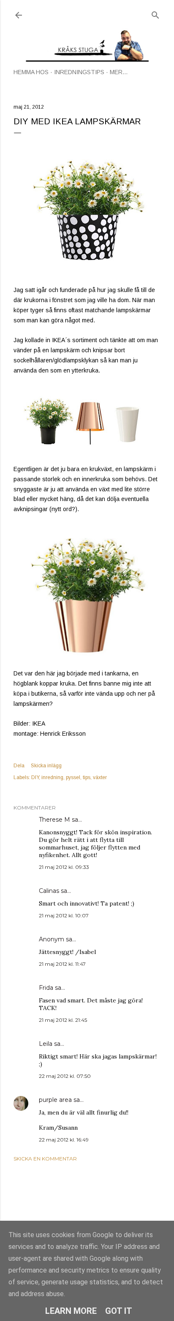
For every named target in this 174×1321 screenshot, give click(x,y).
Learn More (71, 1311)
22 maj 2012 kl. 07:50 (65, 1076)
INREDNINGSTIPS (79, 72)
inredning (52, 777)
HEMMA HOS (31, 72)
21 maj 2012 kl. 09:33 (64, 867)
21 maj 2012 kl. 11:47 (62, 964)
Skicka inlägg (46, 766)
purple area (55, 1100)
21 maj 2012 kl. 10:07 (64, 915)
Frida (46, 987)
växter (100, 777)
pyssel (73, 777)
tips (86, 777)
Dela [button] (19, 766)
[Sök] (155, 13)
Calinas (49, 891)
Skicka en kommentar (45, 1158)
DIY (35, 777)
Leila (45, 1044)
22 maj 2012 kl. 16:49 (64, 1139)
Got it (118, 1311)
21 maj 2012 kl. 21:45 (63, 1020)
